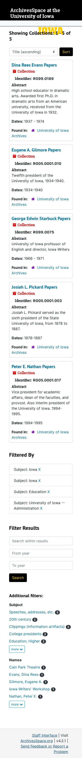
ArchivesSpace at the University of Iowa (35, 13)
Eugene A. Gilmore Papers (36, 150)
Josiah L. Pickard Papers (34, 287)
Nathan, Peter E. (25, 696)
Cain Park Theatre (26, 667)
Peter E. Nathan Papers (33, 366)
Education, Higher (26, 641)
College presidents (27, 634)
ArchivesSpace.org (36, 740)
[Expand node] (77, 23)
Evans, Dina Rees (26, 674)
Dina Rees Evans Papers (34, 65)
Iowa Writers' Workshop (31, 689)
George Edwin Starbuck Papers (41, 218)
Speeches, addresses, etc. (33, 612)
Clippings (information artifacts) (39, 626)
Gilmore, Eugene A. (27, 681)
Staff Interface (44, 735)
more (15, 649)
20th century (22, 619)
